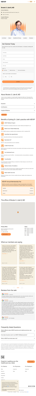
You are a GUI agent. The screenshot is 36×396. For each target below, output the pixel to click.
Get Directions (5, 234)
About (9, 38)
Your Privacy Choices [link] (23, 391)
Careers (2, 377)
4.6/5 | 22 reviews (6, 14)
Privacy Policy (5, 390)
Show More (4, 253)
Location (25, 38)
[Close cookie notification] (17, 381)
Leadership (3, 373)
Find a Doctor (30, 361)
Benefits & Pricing (17, 38)
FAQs (2, 369)
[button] (18, 212)
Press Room (3, 375)
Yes (5, 76)
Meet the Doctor (12, 70)
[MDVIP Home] (4, 1)
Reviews (31, 38)
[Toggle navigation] (34, 1)
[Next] (22, 288)
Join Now (4, 38)
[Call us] (28, 1)
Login (31, 1)
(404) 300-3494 (5, 231)
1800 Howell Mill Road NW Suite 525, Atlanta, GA (11, 12)
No (11, 76)
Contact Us (3, 379)
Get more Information (21, 70)
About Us (2, 371)
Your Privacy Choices (4, 386)
